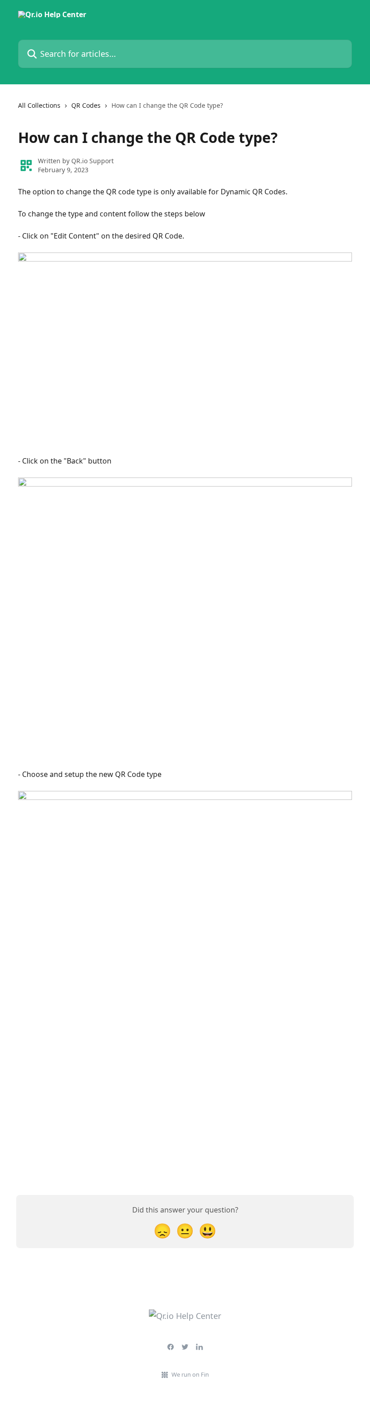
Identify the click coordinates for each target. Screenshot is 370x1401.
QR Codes (86, 105)
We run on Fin (190, 1374)
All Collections (39, 105)
